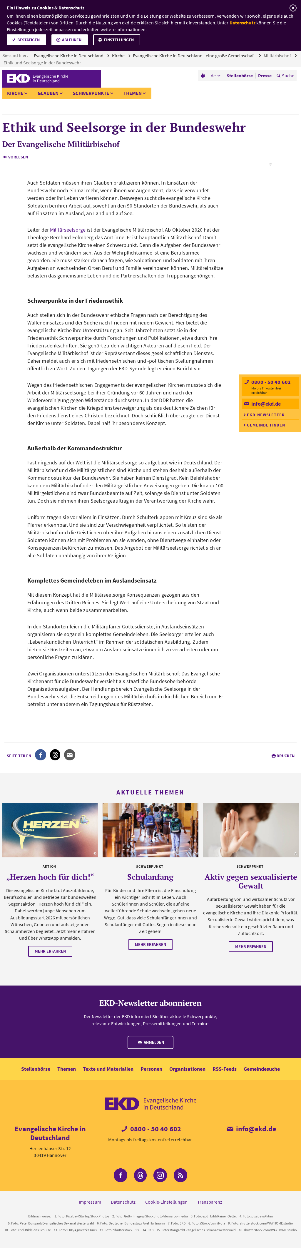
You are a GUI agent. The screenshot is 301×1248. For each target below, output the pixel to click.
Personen (151, 1068)
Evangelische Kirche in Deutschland (69, 55)
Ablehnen (71, 39)
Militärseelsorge (68, 229)
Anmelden (153, 1042)
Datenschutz (242, 23)
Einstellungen (119, 39)
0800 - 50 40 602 (270, 382)
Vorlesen (18, 157)
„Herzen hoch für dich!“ (50, 877)
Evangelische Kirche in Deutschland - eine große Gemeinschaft (194, 55)
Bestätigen (28, 39)
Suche (288, 75)
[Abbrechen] (293, 8)
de (213, 75)
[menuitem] (203, 75)
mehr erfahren (50, 951)
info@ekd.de (265, 403)
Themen (132, 93)
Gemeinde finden (266, 425)
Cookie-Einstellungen (166, 1202)
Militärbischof (278, 55)
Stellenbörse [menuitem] (240, 75)
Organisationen (187, 1068)
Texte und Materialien (108, 1068)
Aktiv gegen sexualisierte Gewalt (251, 881)
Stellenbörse (35, 1068)
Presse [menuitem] (265, 75)
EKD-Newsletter (266, 414)
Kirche (119, 55)
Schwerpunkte (91, 93)
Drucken (286, 755)
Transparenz (209, 1202)
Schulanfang (150, 877)
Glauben (48, 93)
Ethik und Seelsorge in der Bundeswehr (43, 63)
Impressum (90, 1202)
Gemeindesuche (262, 1068)
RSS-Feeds (225, 1068)
